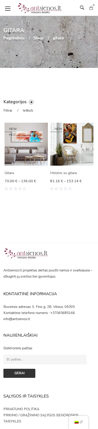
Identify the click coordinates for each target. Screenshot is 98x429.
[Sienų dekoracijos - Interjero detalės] (40, 8)
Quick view (46, 185)
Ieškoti (28, 110)
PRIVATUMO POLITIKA (21, 409)
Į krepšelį (14, 181)
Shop (39, 38)
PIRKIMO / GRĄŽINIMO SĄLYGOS (29, 415)
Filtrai (7, 110)
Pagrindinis (13, 38)
